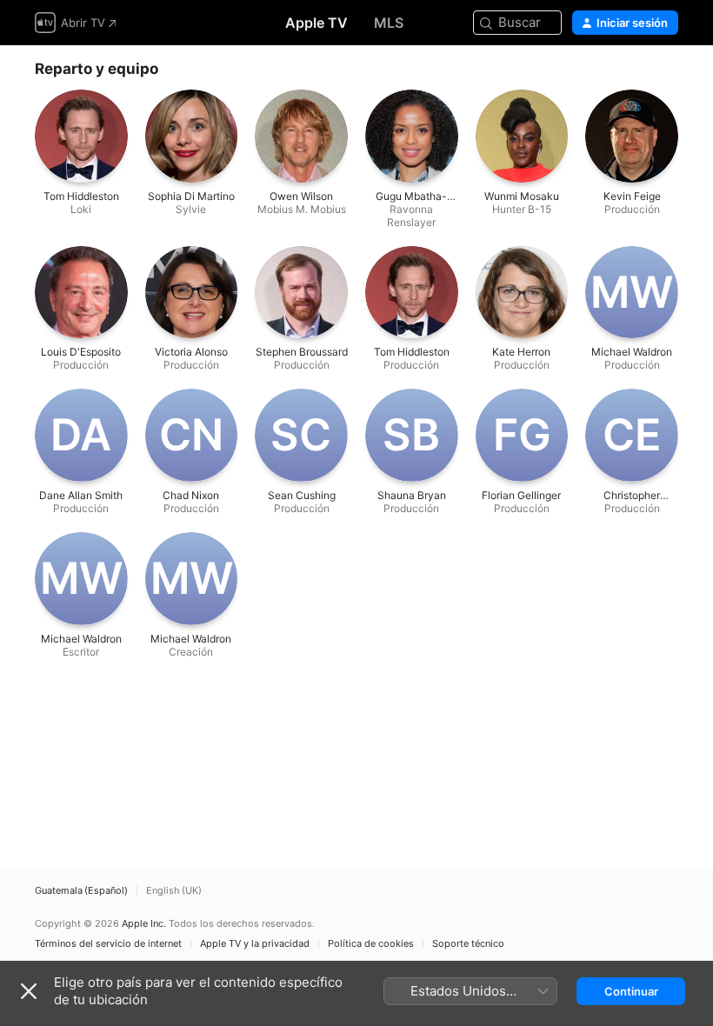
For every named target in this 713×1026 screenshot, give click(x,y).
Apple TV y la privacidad (255, 944)
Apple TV (316, 22)
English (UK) (174, 891)
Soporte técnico (468, 944)
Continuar (631, 991)
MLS (388, 22)
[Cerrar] (29, 991)
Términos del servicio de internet (108, 944)
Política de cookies (371, 944)
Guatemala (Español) (81, 891)
